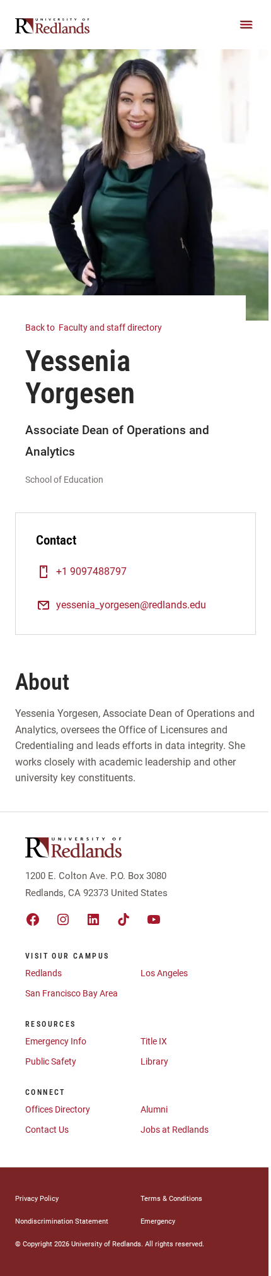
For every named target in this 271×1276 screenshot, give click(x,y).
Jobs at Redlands (175, 1130)
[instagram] (63, 919)
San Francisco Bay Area (71, 993)
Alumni (154, 1109)
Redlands (43, 973)
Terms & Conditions (171, 1199)
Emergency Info (55, 1041)
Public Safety (50, 1061)
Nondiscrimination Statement (61, 1221)
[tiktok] (123, 919)
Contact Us (47, 1130)
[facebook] (32, 919)
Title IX (154, 1041)
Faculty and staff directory (94, 327)
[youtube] (153, 919)
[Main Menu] (246, 24)
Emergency (158, 1221)
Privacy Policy (37, 1199)
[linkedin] (93, 919)
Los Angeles (164, 973)
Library (154, 1061)
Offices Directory (57, 1109)
